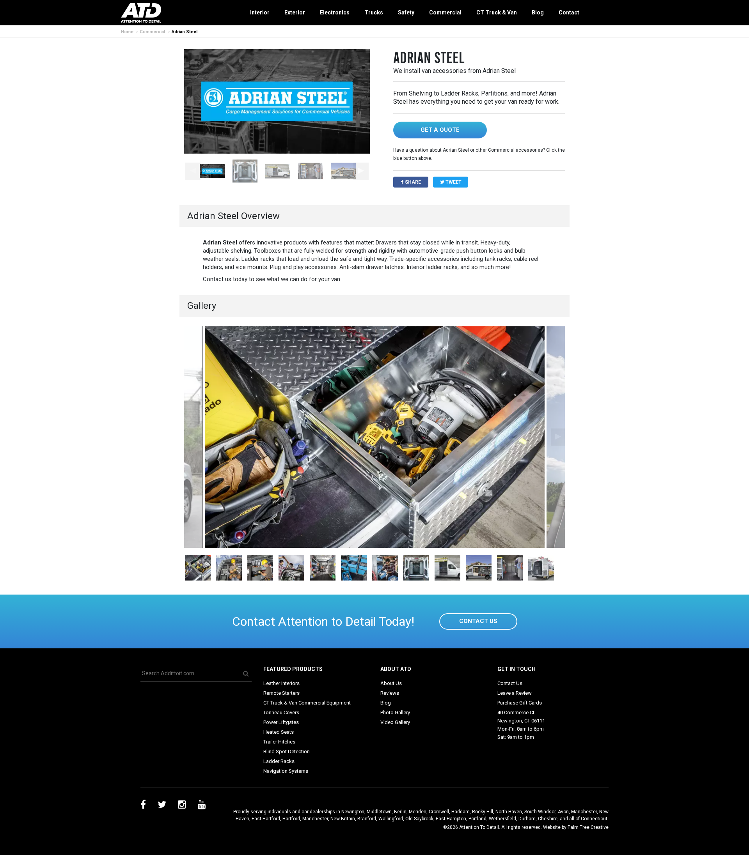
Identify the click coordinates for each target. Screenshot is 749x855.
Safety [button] (406, 12)
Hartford (291, 818)
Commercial (152, 31)
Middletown (379, 811)
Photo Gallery (395, 712)
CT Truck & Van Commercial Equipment (307, 703)
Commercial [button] (445, 12)
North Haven (508, 811)
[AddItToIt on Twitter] (162, 806)
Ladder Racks (279, 761)
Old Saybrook (419, 818)
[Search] (246, 673)
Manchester (584, 811)
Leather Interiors (281, 683)
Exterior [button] (294, 12)
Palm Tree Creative (588, 827)
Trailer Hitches (279, 742)
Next (361, 171)
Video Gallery (395, 722)
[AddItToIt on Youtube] (202, 806)
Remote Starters (281, 693)
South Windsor (540, 811)
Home (127, 31)
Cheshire (547, 818)
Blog (538, 12)
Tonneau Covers (281, 712)
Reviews (389, 693)
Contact (569, 12)
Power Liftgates (281, 722)
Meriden (417, 811)
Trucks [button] (373, 12)
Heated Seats (278, 732)
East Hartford (266, 818)
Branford (366, 818)
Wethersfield (502, 818)
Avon (563, 811)
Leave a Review (514, 693)
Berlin (400, 811)
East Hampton (451, 818)
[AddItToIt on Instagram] (182, 806)
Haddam (460, 811)
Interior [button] (260, 12)
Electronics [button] (335, 12)
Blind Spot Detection (286, 751)
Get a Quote (440, 129)
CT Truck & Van (496, 12)
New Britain (342, 818)
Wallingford (390, 818)
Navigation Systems (285, 771)
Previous (193, 171)
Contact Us (478, 621)
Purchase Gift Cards (519, 703)
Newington (352, 811)
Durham (527, 818)
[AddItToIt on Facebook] (143, 806)
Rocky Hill (482, 811)
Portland (477, 818)
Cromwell (439, 811)
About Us (391, 683)
